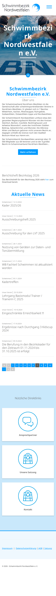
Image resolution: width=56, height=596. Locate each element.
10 (50, 365)
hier (47, 179)
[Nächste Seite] (8, 369)
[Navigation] (49, 6)
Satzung (48, 548)
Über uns (28, 63)
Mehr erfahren (28, 152)
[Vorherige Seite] (9, 365)
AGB (40, 548)
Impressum (7, 548)
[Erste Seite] (4, 365)
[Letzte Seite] (12, 369)
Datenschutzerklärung (26, 548)
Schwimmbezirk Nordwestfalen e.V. (28, 40)
